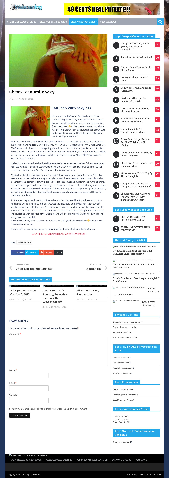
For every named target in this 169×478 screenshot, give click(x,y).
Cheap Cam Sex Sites (122, 422)
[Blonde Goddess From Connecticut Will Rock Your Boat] (135, 261)
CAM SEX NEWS (108, 22)
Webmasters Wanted (59, 460)
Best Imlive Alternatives (123, 389)
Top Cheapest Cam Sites (26, 460)
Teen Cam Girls (24, 242)
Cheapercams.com (121, 357)
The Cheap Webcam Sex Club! (136, 57)
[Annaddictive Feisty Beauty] (126, 301)
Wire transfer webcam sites (125, 337)
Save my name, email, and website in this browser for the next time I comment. (48, 408)
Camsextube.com (120, 416)
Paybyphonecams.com (123, 368)
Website (13, 394)
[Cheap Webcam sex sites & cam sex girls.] (25, 10)
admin (14, 299)
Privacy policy (121, 460)
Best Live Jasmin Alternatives (125, 394)
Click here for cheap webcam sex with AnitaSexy (58, 233)
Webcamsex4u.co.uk (122, 373)
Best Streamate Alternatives (125, 400)
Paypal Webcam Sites (122, 332)
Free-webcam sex (120, 419)
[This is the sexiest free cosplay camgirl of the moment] (135, 274)
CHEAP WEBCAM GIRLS (83, 22)
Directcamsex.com (121, 362)
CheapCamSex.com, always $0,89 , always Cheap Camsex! (135, 46)
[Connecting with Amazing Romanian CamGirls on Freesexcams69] (58, 286)
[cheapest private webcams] (112, 9)
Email (12, 382)
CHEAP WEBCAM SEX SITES (21, 22)
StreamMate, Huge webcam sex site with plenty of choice (135, 142)
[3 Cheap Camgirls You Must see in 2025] (24, 286)
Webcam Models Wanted (92, 460)
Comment (15, 334)
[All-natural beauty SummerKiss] (91, 286)
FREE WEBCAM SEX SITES (53, 22)
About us (141, 460)
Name (13, 370)
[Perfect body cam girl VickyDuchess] (129, 288)
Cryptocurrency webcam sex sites (127, 322)
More (58, 252)
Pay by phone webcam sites (125, 327)
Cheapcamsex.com (121, 442)
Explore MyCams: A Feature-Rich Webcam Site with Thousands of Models (136, 196)
